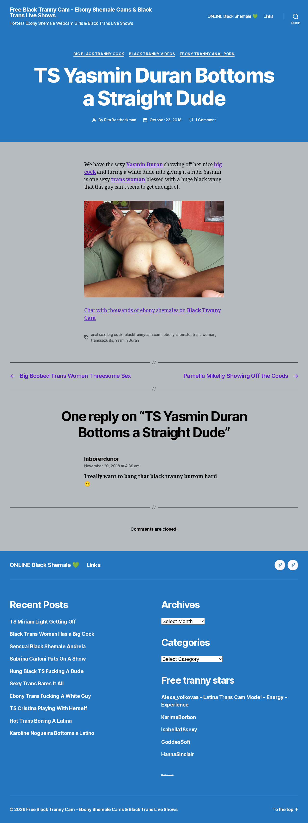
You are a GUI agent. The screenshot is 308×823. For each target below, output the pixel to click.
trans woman (203, 334)
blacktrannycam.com (143, 334)
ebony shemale (177, 334)
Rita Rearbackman (120, 119)
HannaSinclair (177, 754)
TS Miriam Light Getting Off (43, 622)
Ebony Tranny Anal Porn (207, 54)
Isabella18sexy (179, 730)
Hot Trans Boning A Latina (40, 721)
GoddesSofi (175, 742)
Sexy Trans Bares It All (37, 684)
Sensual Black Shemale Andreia (48, 646)
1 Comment (205, 119)
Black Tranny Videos (152, 54)
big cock (114, 334)
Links (268, 16)
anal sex (98, 334)
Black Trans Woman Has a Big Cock (52, 634)
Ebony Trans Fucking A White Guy (50, 696)
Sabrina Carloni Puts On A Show (48, 659)
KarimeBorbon (178, 717)
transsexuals (102, 340)
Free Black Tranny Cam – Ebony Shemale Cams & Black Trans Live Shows (102, 809)
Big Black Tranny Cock (98, 54)
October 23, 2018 (165, 119)
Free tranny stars (197, 680)
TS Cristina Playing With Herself (48, 708)
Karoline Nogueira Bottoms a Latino (52, 733)
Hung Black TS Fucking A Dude (46, 671)
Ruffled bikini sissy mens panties (167, 774)
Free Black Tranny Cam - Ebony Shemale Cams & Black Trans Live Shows (81, 12)
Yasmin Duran (127, 340)
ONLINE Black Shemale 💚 (232, 16)
